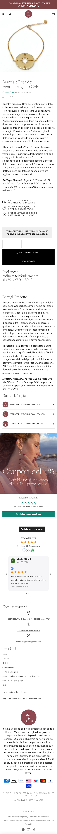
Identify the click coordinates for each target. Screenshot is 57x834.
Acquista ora (28, 261)
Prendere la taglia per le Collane (27, 424)
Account (5, 658)
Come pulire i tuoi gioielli (12, 681)
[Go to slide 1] (26, 593)
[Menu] (3, 13)
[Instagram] (28, 830)
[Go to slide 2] (28, 593)
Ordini (5, 663)
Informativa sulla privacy (18, 816)
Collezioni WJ (8, 667)
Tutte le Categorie (10, 672)
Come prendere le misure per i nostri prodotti (21, 676)
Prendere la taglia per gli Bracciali (28, 414)
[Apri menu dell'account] (46, 14)
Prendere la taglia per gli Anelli (26, 404)
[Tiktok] (34, 830)
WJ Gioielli (32, 811)
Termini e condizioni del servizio (16, 820)
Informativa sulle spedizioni (42, 820)
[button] (8, 92)
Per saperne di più (19, 587)
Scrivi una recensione (28, 514)
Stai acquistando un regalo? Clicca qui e (27, 232)
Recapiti (28, 824)
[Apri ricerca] (10, 14)
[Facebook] (23, 830)
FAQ (4, 685)
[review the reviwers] (12, 568)
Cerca (4, 654)
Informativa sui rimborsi (39, 816)
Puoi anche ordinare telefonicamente (20, 276)
